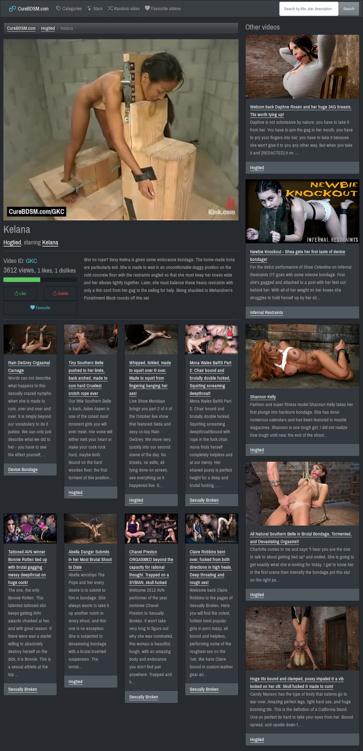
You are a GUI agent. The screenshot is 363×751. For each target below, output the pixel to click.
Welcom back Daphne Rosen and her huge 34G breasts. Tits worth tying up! (301, 110)
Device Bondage (23, 469)
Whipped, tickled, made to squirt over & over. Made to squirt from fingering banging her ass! (150, 378)
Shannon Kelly (263, 396)
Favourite (42, 308)
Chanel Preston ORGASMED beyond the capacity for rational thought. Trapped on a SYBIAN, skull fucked (151, 567)
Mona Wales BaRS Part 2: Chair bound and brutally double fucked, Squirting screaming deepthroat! (210, 378)
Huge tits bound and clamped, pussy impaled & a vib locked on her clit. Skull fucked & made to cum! (297, 682)
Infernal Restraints (266, 312)
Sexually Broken (204, 500)
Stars (97, 8)
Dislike (62, 294)
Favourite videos (165, 8)
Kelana (50, 242)
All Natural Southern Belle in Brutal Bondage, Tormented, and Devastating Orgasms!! (301, 538)
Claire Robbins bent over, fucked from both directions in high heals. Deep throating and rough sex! (211, 567)
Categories (71, 8)
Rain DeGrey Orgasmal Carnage (29, 366)
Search (348, 9)
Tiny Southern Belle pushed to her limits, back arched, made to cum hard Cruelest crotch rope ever (88, 378)
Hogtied (48, 28)
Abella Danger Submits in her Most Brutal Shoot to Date (90, 559)
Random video (126, 8)
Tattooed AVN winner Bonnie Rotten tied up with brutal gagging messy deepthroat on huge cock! (27, 567)
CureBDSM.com (33, 9)
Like (22, 294)
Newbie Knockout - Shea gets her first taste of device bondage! (297, 255)
